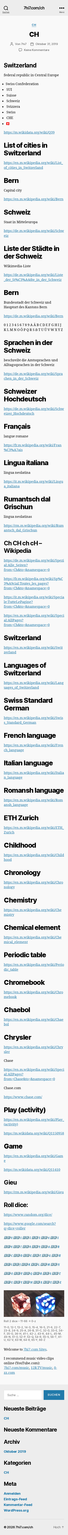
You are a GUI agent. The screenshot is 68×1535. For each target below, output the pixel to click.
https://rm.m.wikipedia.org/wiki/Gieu (34, 1192)
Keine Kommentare (36, 50)
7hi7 (24, 44)
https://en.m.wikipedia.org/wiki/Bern (33, 199)
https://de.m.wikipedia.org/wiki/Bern (33, 316)
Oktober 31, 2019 (47, 44)
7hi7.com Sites (34, 1349)
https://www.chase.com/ (23, 1097)
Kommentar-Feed (18, 1505)
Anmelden (12, 1493)
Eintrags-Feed (15, 1499)
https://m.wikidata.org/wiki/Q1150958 (34, 1133)
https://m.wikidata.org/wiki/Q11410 (32, 1170)
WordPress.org (16, 1510)
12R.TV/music (41, 1368)
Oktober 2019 (15, 1451)
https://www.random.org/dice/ (28, 1215)
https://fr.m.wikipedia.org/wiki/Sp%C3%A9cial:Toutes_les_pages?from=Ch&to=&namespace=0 (33, 583)
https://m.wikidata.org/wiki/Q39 (29, 132)
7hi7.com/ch (34, 8)
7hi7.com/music (16, 1368)
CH (34, 24)
